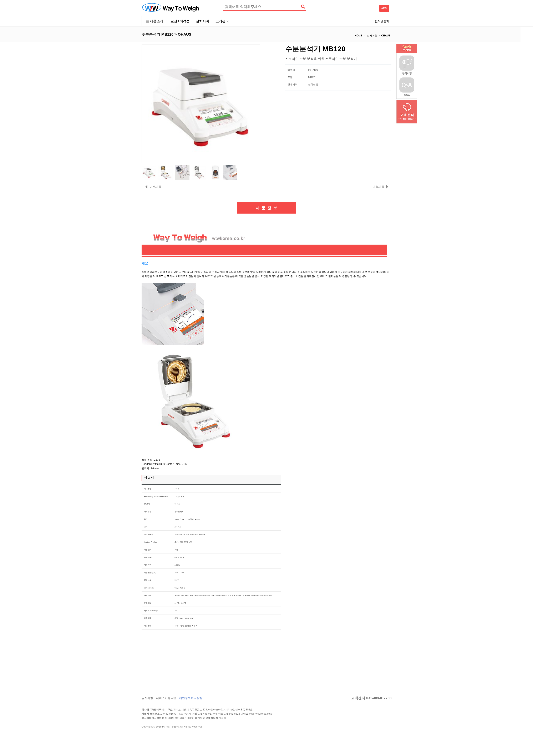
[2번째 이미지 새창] (165, 172)
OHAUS (385, 35)
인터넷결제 (382, 21)
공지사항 (147, 698)
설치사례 (202, 21)
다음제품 (378, 186)
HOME (358, 35)
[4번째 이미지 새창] (199, 172)
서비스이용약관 (166, 698)
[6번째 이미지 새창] (230, 172)
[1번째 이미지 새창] (149, 172)
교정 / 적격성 (180, 21)
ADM (384, 8)
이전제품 (155, 186)
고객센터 (222, 21)
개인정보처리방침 (190, 698)
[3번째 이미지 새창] (182, 172)
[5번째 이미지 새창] (215, 172)
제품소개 (156, 21)
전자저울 (372, 35)
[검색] (303, 6)
